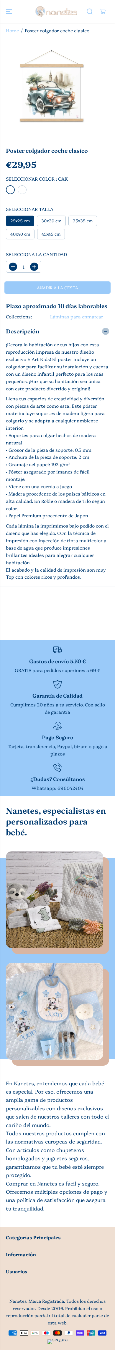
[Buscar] (89, 11)
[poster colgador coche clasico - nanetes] (51, 89)
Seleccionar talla (29, 209)
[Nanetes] (56, 11)
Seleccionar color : (37, 179)
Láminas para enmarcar (76, 316)
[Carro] (102, 11)
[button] (9, 11)
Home (12, 30)
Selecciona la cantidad (36, 254)
